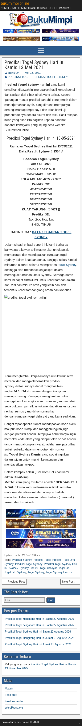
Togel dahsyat (48, 568)
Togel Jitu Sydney (15, 572)
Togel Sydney (36, 572)
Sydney (13, 568)
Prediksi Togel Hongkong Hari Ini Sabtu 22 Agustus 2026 (39, 618)
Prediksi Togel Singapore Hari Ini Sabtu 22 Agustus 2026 (39, 625)
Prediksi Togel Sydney (28, 564)
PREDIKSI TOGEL (19, 77)
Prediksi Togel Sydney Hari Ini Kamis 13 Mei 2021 (34, 64)
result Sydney (67, 265)
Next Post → (70, 581)
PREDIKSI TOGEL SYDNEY (50, 77)
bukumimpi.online (15, 3)
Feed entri (11, 694)
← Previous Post (14, 581)
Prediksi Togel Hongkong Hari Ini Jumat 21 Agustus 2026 (39, 637)
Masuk (9, 688)
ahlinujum (13, 72)
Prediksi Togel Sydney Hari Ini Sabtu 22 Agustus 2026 (38, 631)
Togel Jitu (64, 568)
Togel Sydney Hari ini (59, 572)
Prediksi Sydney (22, 559)
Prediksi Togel (42, 559)
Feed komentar (14, 701)
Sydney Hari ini (29, 568)
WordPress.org (14, 707)
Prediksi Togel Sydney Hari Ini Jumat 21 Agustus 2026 (38, 644)
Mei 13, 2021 (33, 72)
